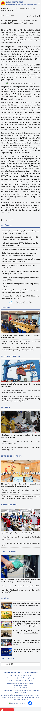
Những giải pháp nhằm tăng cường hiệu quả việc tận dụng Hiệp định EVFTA (20, 273)
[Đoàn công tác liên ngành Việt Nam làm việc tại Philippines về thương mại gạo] (20, 322)
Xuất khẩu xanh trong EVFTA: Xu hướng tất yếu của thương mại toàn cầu (20, 244)
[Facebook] (30, 703)
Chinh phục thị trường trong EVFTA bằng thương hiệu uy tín (20, 285)
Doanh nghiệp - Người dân (11, 456)
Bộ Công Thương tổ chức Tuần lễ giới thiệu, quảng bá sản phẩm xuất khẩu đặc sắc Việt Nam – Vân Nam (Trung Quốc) (26, 624)
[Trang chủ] (19, 3)
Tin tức (14, 8)
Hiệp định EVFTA (7, 10)
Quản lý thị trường (9, 551)
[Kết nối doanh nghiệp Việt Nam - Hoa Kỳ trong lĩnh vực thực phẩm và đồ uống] (7, 633)
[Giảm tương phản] (39, 16)
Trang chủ (6, 8)
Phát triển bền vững (9, 505)
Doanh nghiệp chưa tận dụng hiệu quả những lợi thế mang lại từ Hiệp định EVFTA (20, 232)
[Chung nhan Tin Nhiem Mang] (17, 703)
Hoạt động (5, 307)
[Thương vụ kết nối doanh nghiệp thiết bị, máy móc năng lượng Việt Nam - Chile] (7, 652)
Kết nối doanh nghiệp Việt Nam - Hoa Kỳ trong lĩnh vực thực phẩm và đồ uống (26, 632)
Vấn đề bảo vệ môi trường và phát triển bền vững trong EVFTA (20, 279)
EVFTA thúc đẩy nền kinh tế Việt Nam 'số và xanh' (20, 249)
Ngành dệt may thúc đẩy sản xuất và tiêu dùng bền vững (19, 533)
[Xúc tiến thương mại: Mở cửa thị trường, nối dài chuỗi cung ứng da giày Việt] (20, 422)
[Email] (35, 16)
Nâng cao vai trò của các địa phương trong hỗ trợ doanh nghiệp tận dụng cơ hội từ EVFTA (21, 238)
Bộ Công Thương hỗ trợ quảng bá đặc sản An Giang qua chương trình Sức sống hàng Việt (26, 614)
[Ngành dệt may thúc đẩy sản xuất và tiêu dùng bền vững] (20, 519)
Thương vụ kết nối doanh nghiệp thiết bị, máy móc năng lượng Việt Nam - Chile (26, 650)
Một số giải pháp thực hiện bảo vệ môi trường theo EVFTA (19, 266)
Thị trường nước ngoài (27, 8)
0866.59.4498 (23, 688)
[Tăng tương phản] (37, 16)
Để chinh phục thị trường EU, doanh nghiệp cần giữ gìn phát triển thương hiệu (20, 291)
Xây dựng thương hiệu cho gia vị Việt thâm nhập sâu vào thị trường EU (20, 297)
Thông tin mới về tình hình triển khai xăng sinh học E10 (20, 586)
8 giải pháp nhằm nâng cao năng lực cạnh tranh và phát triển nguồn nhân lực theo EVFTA (20, 254)
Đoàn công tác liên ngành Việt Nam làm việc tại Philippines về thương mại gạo (26, 604)
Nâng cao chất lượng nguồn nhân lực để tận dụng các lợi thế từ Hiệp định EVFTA (21, 260)
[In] (33, 16)
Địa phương (5, 407)
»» (30, 302)
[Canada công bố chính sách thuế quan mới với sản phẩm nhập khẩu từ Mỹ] (20, 371)
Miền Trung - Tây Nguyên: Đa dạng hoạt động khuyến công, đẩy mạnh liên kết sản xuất (26, 642)
